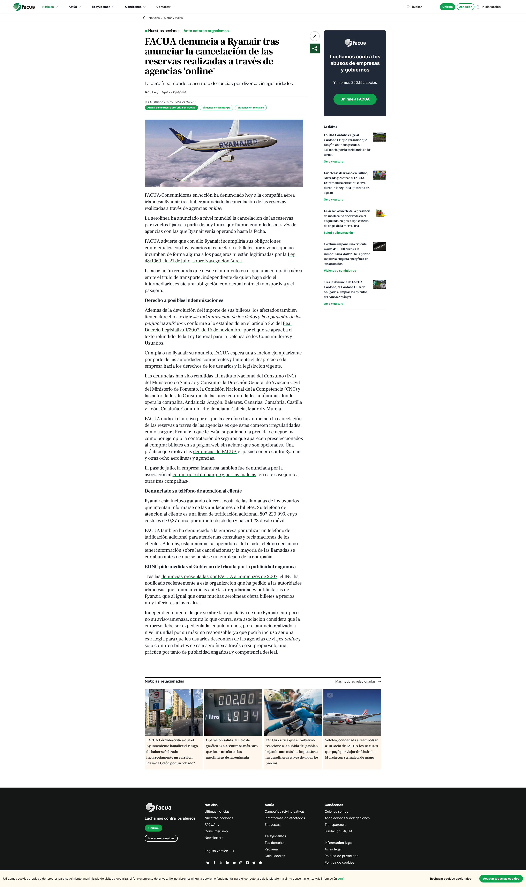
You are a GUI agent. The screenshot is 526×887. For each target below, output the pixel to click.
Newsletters (214, 838)
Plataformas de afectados (285, 818)
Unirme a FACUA (355, 99)
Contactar (163, 6)
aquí (340, 878)
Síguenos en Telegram (251, 107)
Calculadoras (275, 856)
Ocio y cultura (333, 161)
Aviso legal (333, 849)
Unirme (447, 6)
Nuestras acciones (219, 818)
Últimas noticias (217, 811)
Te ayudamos (101, 6)
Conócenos (133, 6)
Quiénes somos (336, 811)
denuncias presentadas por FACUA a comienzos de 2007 (219, 576)
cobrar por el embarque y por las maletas (214, 474)
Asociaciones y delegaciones (347, 818)
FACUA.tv (212, 824)
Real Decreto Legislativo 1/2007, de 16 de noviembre (218, 326)
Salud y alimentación (338, 232)
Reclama (271, 849)
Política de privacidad (342, 856)
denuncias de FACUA (215, 451)
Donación (465, 6)
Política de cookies (339, 862)
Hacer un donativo (161, 838)
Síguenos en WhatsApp (216, 107)
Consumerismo (216, 831)
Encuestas (272, 824)
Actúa (73, 6)
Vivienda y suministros (340, 270)
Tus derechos (275, 843)
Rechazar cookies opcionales (450, 878)
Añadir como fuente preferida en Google (171, 107)
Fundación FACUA (338, 831)
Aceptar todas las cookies (501, 878)
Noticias (48, 6)
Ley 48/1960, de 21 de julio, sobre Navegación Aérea (220, 257)
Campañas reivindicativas (285, 811)
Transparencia (335, 824)
